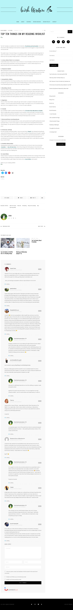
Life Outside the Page (54, 117)
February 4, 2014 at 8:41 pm (20, 423)
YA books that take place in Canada (33, 110)
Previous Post (6, 226)
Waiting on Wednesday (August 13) (21, 252)
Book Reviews (52, 110)
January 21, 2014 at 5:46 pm (16, 290)
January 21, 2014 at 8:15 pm (15, 401)
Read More (6, 243)
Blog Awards (52, 96)
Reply (40, 269)
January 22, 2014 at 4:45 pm (16, 440)
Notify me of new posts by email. (13, 579)
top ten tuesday (32, 205)
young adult (13, 207)
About (22, 21)
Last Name (51, 60)
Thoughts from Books (54, 128)
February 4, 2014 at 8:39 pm (20, 381)
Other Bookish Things (54, 121)
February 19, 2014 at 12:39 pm (16, 525)
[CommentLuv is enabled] (11, 590)
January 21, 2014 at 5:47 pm (16, 311)
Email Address (53, 51)
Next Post (40, 226)
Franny (12, 400)
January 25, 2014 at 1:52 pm (16, 488)
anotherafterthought (15, 360)
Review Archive (37, 21)
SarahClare (13, 268)
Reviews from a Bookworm (17, 438)
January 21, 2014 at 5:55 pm (15, 361)
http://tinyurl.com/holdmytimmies (22, 365)
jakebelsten (13, 288)
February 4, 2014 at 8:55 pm (20, 506)
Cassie (11, 487)
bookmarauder (14, 523)
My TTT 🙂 (7, 454)
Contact (54, 21)
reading (25, 205)
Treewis (70, 604)
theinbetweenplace (19, 338)
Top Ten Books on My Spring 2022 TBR (58, 74)
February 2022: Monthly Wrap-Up (57, 77)
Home (17, 21)
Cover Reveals (52, 114)
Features (29, 21)
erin (11, 30)
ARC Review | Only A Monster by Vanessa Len (59, 81)
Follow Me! (61, 144)
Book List (51, 103)
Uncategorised (52, 131)
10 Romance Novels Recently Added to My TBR (60, 84)
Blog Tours (51, 99)
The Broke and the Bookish (31, 46)
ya (38, 205)
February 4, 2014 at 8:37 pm (20, 340)
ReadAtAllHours (14, 310)
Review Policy (46, 21)
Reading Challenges (54, 124)
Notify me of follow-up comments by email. (16, 576)
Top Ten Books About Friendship (37, 241)
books (19, 205)
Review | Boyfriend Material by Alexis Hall (58, 88)
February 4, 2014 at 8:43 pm (20, 463)
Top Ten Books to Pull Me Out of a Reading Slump (7, 252)
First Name (51, 55)
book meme (13, 205)
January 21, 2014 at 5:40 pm (16, 269)
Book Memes (4, 30)
